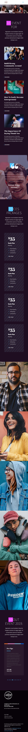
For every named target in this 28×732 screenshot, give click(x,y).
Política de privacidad (8, 717)
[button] (12, 191)
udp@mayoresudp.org (16, 728)
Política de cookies (8, 716)
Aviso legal (6, 714)
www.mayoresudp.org (8, 730)
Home (5, 10)
